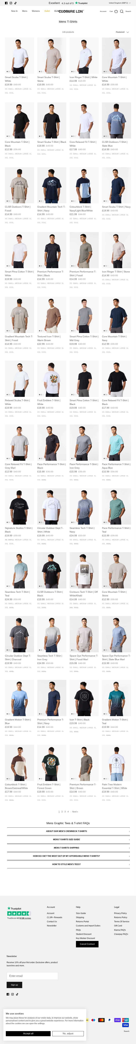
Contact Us (52, 921)
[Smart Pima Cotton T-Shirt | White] (19, 250)
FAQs (78, 930)
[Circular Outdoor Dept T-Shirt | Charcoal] (19, 634)
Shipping (80, 917)
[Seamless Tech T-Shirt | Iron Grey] (51, 634)
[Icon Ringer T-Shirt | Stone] (116, 250)
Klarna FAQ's (120, 930)
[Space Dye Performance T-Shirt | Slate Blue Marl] (116, 634)
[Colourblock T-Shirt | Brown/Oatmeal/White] (19, 763)
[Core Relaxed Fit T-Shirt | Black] (116, 379)
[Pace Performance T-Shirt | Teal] (116, 506)
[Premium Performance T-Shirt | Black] (51, 250)
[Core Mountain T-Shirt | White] (116, 56)
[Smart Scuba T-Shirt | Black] (51, 120)
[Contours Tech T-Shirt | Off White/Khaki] (84, 570)
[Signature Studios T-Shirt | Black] (19, 506)
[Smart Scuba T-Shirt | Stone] (51, 56)
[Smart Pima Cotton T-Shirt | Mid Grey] (84, 315)
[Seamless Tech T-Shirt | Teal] (19, 570)
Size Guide (81, 913)
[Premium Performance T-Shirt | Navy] (51, 698)
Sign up (14, 985)
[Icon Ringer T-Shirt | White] (84, 56)
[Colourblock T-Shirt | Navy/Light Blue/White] (84, 185)
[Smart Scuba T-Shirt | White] (19, 56)
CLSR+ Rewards (54, 917)
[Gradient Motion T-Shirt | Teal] (116, 698)
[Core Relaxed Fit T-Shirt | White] (84, 120)
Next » (75, 812)
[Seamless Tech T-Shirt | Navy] (84, 506)
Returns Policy (120, 917)
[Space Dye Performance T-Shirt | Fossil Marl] (84, 634)
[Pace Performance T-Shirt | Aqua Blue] (116, 442)
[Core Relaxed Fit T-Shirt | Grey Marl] (19, 442)
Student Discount (83, 934)
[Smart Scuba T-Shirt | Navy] (116, 185)
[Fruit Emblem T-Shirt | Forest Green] (51, 763)
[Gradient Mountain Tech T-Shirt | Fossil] (19, 315)
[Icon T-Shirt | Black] (84, 698)
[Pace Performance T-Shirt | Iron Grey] (84, 442)
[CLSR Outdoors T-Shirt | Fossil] (19, 185)
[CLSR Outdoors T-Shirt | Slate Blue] (116, 120)
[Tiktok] (15, 3)
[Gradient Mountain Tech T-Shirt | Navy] (51, 185)
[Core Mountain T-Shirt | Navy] (116, 315)
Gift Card (118, 926)
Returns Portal (82, 921)
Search (126, 1031)
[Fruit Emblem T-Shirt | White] (51, 379)
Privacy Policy (120, 913)
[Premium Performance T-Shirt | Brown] (84, 763)
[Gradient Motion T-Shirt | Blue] (19, 698)
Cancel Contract (87, 944)
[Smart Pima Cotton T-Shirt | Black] (84, 379)
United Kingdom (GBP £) (118, 3)
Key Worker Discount (85, 938)
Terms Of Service (121, 921)
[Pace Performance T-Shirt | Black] (51, 442)
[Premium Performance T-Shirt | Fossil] (84, 250)
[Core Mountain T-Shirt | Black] (19, 120)
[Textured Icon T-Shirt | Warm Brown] (51, 315)
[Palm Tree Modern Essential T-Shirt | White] (116, 763)
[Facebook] (6, 3)
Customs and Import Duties (88, 926)
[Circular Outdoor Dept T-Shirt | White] (51, 506)
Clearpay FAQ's (121, 934)
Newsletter (52, 926)
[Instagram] (11, 3)
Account (50, 913)
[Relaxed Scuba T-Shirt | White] (19, 379)
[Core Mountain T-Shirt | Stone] (116, 570)
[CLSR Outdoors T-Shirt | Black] (51, 570)
